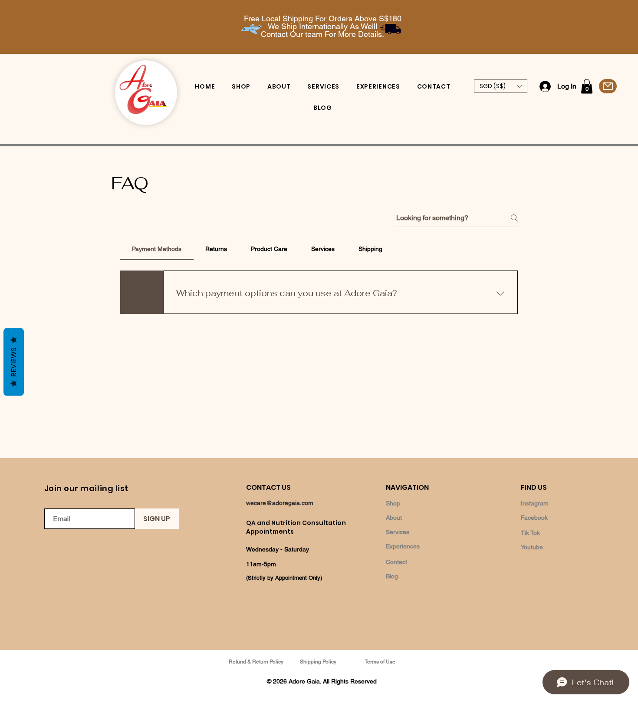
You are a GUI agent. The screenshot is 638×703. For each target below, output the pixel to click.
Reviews (14, 361)
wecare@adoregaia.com (279, 502)
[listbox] (500, 86)
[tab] (157, 249)
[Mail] (608, 86)
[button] (500, 86)
